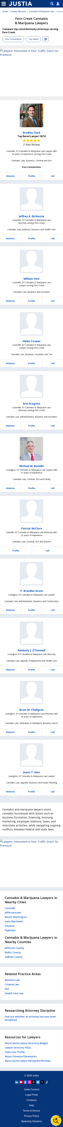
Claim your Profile (15, 1052)
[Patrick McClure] (31, 511)
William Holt (31, 278)
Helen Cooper (32, 341)
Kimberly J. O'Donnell (31, 650)
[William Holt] (31, 261)
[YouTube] (21, 1082)
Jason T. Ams (31, 772)
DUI (7, 988)
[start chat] (56, 1120)
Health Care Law (14, 993)
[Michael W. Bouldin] (31, 449)
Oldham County (14, 956)
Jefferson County (14, 948)
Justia (5, 11)
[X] (42, 1082)
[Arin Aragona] (31, 386)
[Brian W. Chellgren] (31, 692)
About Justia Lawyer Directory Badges (26, 1043)
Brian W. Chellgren (31, 710)
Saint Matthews (14, 921)
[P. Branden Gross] (31, 573)
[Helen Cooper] (31, 324)
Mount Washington (16, 917)
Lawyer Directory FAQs (18, 1047)
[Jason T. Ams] (31, 755)
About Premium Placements (21, 1056)
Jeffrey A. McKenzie (31, 216)
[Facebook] (25, 1082)
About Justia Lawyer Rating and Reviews (28, 1060)
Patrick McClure (31, 528)
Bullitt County (13, 952)
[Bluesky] (38, 1082)
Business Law (12, 980)
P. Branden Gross (31, 591)
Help (31, 1105)
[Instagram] (29, 1082)
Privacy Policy (31, 1116)
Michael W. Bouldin (31, 466)
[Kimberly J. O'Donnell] (31, 633)
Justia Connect (31, 1089)
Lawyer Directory (18, 11)
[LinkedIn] (16, 1082)
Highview (10, 930)
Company (32, 1100)
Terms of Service (31, 1110)
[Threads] (33, 1082)
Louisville (10, 908)
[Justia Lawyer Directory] (46, 1082)
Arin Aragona (31, 403)
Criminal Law (12, 984)
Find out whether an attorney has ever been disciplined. (30, 1018)
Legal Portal (31, 1094)
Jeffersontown (13, 912)
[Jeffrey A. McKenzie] (31, 199)
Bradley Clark (31, 132)
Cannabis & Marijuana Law (41, 11)
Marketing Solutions (31, 1121)
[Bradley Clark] (31, 115)
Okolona (9, 925)
